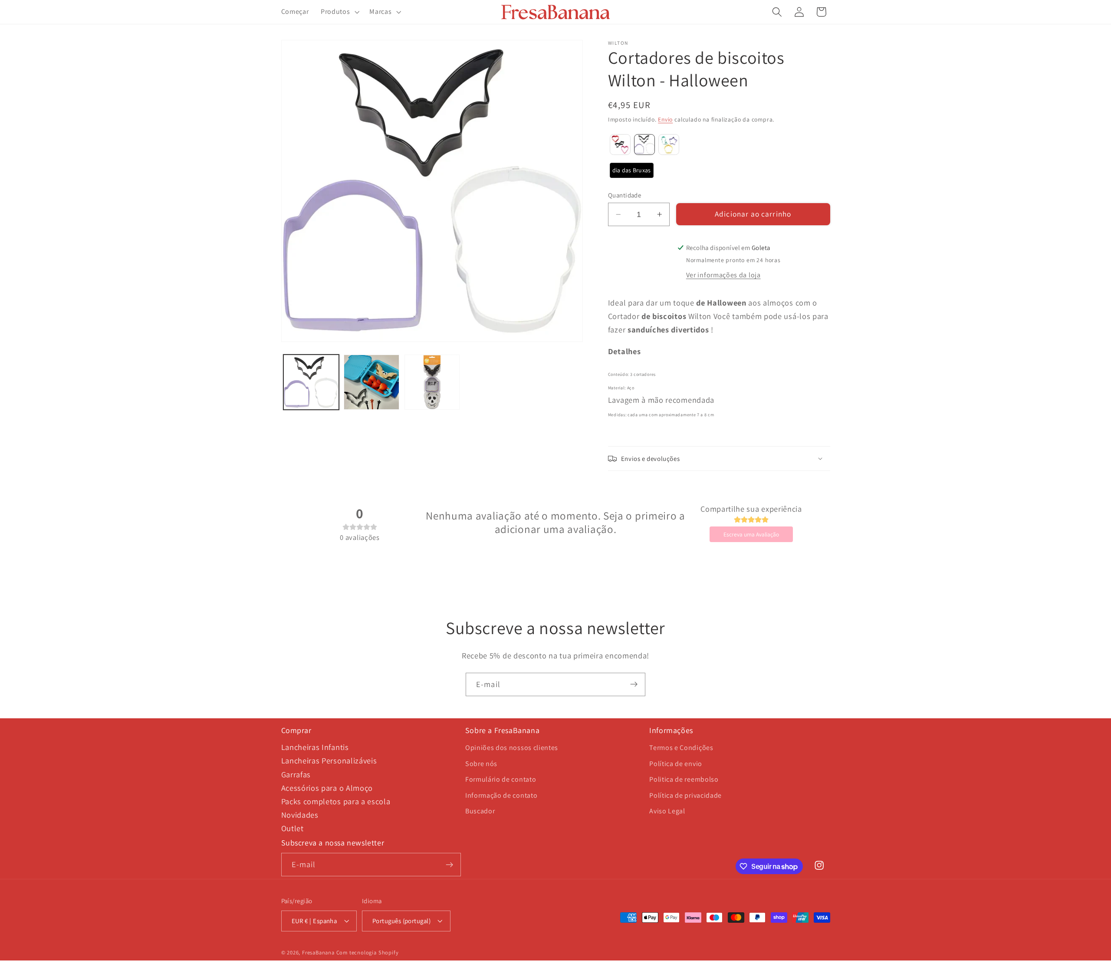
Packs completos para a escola (336, 801)
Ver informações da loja (723, 275)
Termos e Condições (681, 747)
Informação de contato (501, 795)
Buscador (480, 811)
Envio (665, 119)
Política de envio (675, 763)
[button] (339, 12)
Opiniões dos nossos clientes (511, 747)
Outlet (292, 828)
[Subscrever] (634, 684)
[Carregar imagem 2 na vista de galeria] (371, 382)
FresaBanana (318, 952)
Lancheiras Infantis (315, 747)
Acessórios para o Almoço (327, 788)
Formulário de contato (500, 779)
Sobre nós (481, 763)
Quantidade (624, 195)
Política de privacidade (685, 795)
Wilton (618, 43)
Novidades (300, 814)
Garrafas (296, 774)
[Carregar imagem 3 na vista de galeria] (432, 382)
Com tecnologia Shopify (367, 952)
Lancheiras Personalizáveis (329, 760)
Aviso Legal (667, 811)
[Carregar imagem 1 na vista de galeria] (311, 382)
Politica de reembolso (684, 779)
